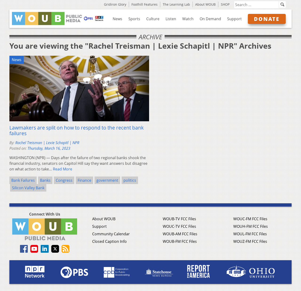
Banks (45, 180)
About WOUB (205, 4)
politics (129, 180)
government (107, 180)
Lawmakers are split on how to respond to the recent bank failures (76, 130)
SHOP (225, 4)
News (117, 18)
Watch (188, 18)
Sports (134, 18)
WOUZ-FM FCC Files (250, 241)
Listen (171, 18)
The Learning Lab (176, 4)
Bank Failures (23, 180)
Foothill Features (144, 4)
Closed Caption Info (109, 241)
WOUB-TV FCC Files (179, 218)
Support (234, 18)
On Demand (210, 18)
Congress (64, 180)
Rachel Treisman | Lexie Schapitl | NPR (47, 142)
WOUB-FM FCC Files (180, 241)
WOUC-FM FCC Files (250, 218)
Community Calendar (111, 233)
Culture (152, 18)
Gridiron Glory (115, 4)
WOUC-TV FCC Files (179, 226)
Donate (267, 18)
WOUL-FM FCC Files (250, 233)
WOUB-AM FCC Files (180, 233)
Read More (62, 169)
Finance (84, 180)
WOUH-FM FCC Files (250, 226)
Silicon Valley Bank (28, 187)
